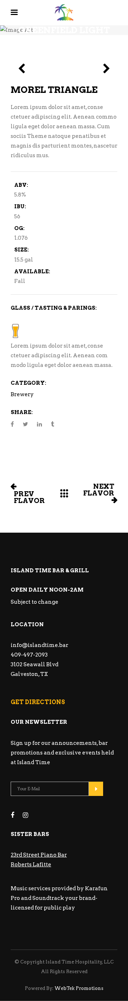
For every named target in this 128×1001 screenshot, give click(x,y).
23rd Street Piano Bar (39, 855)
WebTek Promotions (78, 988)
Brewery (22, 394)
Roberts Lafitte (31, 864)
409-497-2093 (29, 655)
